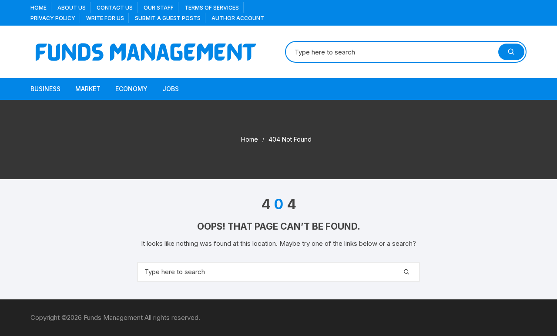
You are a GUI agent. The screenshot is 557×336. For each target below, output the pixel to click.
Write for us (105, 18)
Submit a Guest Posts (168, 18)
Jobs (170, 88)
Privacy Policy (52, 18)
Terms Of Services (212, 7)
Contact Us (115, 7)
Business (45, 88)
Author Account (237, 18)
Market (88, 88)
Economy (131, 88)
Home (38, 7)
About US (71, 7)
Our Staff (159, 7)
